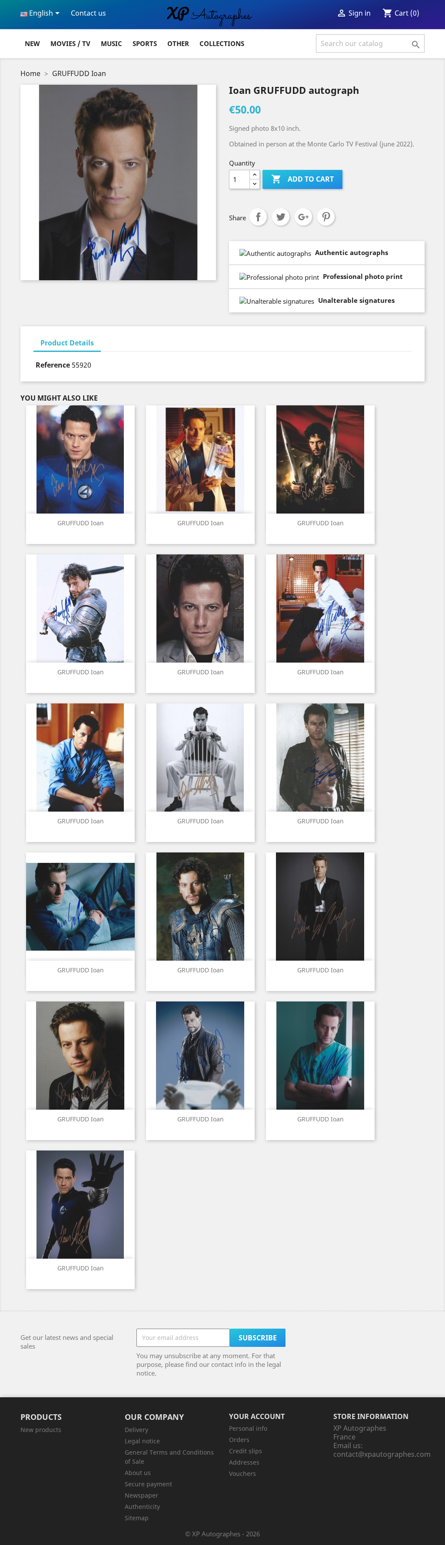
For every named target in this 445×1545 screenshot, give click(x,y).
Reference (53, 365)
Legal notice (142, 1441)
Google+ (303, 216)
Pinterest (326, 216)
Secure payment (148, 1484)
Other (178, 43)
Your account (257, 1416)
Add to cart (302, 179)
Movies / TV (70, 43)
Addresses (244, 1462)
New (32, 43)
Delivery (136, 1430)
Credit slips (245, 1451)
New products (40, 1430)
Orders (239, 1440)
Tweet (280, 216)
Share (258, 216)
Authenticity (142, 1506)
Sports (145, 43)
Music (111, 43)
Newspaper (141, 1495)
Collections (221, 43)
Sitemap (137, 1518)
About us (138, 1473)
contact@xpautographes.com (382, 1454)
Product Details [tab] (67, 343)
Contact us (88, 13)
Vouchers (242, 1473)
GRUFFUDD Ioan (80, 523)
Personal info (248, 1428)
